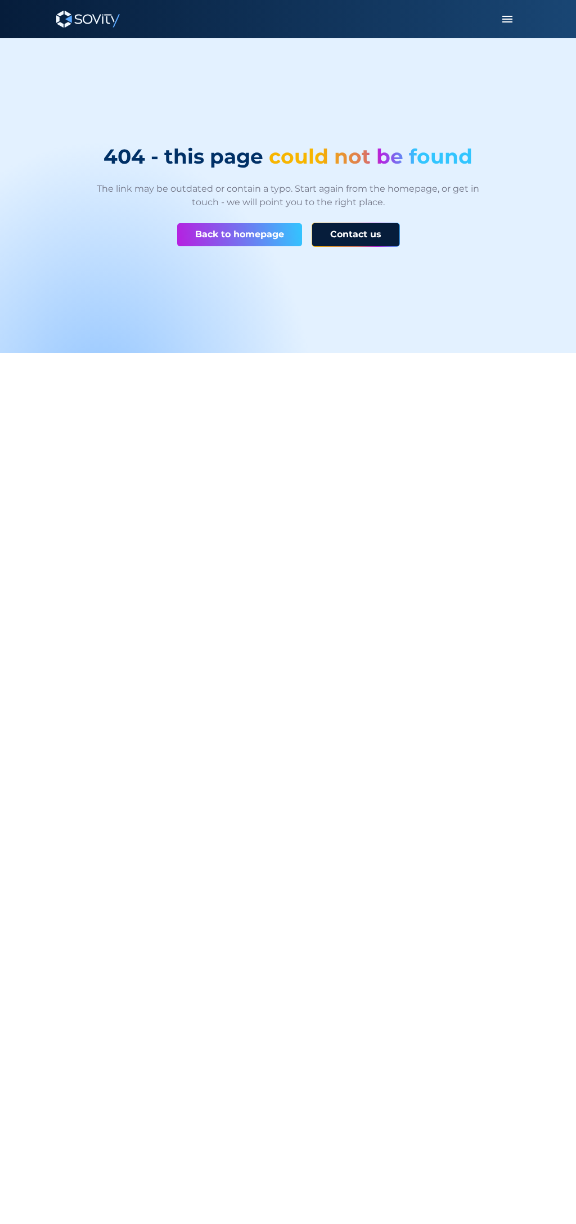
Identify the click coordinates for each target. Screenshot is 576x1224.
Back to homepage (239, 234)
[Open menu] (507, 19)
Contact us (355, 234)
